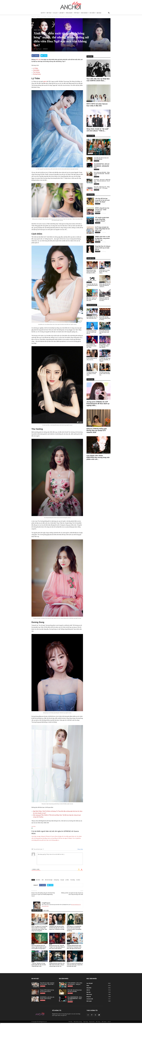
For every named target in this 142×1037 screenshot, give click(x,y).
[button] (108, 13)
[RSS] (95, 1014)
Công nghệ (69, 13)
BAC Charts (98, 1021)
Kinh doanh (84, 13)
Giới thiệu (70, 1021)
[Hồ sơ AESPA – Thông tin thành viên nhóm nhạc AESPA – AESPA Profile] (105, 339)
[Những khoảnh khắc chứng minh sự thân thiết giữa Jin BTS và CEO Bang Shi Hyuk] (92, 265)
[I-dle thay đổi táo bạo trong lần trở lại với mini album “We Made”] (90, 201)
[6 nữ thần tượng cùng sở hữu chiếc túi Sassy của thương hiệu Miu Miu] (105, 367)
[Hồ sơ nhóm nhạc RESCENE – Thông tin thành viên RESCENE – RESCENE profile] (89, 174)
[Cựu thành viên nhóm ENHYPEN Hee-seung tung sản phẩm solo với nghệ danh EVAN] (98, 445)
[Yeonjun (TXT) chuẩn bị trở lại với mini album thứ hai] (35, 991)
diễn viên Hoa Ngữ (48, 879)
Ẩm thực (49, 13)
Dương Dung (37, 74)
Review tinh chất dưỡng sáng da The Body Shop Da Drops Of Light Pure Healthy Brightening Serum (43, 894)
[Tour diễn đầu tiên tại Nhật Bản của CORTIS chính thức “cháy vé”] (98, 68)
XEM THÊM (46, 910)
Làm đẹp (61, 13)
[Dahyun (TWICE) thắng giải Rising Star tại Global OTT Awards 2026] (98, 418)
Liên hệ (109, 1021)
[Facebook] (88, 1014)
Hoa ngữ (62, 879)
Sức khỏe (92, 13)
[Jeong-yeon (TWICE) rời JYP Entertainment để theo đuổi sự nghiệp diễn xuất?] (98, 391)
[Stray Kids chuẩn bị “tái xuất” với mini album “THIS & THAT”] (98, 118)
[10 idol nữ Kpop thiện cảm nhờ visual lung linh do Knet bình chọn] (92, 326)
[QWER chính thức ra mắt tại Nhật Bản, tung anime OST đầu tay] (90, 239)
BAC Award (104, 1021)
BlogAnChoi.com (56, 1014)
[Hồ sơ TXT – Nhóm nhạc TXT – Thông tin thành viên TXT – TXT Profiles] (89, 188)
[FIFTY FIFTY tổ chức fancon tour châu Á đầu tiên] (98, 93)
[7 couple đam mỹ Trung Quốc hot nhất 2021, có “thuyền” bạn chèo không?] (105, 353)
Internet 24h (90, 999)
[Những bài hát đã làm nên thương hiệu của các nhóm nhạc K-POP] (105, 293)
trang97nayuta (46, 903)
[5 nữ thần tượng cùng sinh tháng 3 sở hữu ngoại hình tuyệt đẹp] (92, 367)
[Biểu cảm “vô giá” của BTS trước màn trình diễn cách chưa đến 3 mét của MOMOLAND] (92, 293)
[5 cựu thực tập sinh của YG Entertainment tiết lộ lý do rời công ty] (92, 279)
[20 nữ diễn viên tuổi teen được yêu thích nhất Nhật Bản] (89, 159)
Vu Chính (78, 879)
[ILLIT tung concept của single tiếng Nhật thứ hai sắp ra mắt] (90, 230)
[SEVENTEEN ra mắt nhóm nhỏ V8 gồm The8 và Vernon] (35, 999)
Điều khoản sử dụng (78, 1021)
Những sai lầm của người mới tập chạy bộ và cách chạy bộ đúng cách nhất (72, 893)
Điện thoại (89, 994)
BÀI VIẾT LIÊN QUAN (37, 910)
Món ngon (89, 1001)
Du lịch (55, 13)
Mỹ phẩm (89, 987)
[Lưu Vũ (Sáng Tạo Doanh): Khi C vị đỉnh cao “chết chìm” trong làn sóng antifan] (92, 339)
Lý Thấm (35, 68)
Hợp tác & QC (92, 1021)
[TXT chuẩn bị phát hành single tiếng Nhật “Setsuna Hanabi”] (90, 220)
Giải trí (43, 13)
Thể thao (76, 13)
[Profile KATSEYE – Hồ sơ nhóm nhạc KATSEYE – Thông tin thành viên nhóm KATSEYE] (100, 147)
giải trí (45, 81)
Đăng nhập (80, 849)
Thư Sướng (36, 72)
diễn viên (38, 59)
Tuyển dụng (85, 1021)
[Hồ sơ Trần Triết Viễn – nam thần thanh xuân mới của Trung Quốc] (105, 326)
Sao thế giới (40, 29)
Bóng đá (89, 996)
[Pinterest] (91, 1014)
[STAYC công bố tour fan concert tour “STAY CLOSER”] (90, 211)
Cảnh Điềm (36, 70)
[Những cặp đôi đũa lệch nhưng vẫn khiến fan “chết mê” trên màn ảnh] (105, 279)
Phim (33, 924)
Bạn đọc (99, 13)
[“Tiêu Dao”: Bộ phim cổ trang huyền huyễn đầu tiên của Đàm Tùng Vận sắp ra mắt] (40, 956)
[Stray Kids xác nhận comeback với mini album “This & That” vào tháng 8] (35, 984)
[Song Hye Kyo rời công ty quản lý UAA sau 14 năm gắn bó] (90, 249)
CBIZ (42, 879)
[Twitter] (99, 1014)
